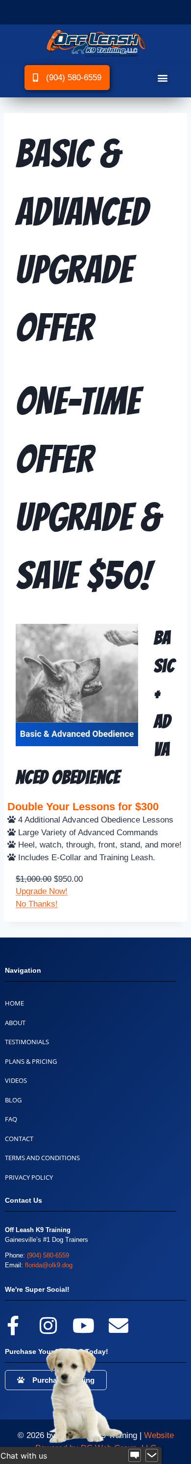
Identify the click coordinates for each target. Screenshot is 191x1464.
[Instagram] (48, 1325)
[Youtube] (83, 1325)
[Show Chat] (134, 1456)
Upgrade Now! (42, 891)
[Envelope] (118, 1325)
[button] (162, 77)
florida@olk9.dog (48, 1265)
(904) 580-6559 (48, 1255)
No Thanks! (37, 904)
